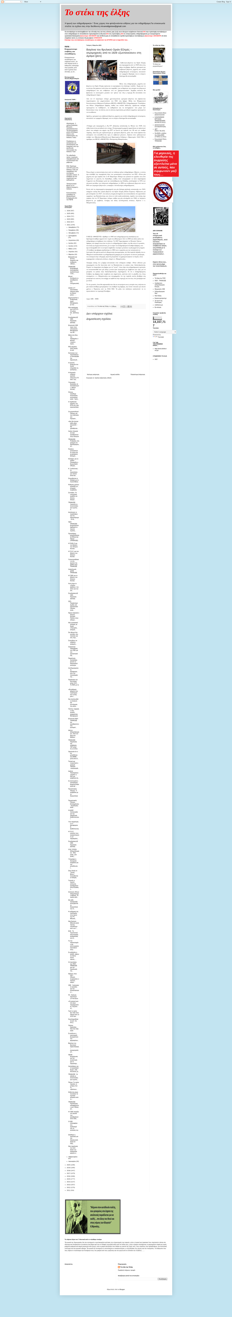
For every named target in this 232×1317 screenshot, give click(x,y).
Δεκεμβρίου (72, 227)
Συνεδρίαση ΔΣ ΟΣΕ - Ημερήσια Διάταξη (73, 320)
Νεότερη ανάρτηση (93, 374)
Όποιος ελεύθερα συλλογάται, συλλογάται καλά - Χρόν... (73, 395)
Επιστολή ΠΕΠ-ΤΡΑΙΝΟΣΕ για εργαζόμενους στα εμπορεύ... (73, 723)
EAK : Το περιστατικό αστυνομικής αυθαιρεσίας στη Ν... (73, 934)
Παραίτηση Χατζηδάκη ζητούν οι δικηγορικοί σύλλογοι (73, 661)
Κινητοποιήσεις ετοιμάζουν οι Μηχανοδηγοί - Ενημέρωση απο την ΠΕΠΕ (71, 196)
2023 (69, 219)
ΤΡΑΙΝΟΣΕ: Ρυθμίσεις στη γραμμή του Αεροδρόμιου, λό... (73, 442)
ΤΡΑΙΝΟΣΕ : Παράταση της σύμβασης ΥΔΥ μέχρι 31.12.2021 (73, 744)
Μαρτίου (71, 254)
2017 (69, 1173)
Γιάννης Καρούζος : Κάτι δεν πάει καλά (73, 1028)
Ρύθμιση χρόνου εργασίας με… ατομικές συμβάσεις (73, 487)
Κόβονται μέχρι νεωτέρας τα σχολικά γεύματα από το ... (73, 1095)
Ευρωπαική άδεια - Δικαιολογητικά (161, 113)
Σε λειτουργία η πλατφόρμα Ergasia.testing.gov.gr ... (73, 783)
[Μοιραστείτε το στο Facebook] (128, 306)
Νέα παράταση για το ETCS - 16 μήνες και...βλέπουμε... (73, 311)
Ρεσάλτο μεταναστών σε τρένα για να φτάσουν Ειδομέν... (73, 452)
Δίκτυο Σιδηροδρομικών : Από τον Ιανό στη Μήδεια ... (73, 733)
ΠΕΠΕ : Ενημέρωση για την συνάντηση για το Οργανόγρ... (73, 1059)
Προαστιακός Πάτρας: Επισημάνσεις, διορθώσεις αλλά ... (73, 804)
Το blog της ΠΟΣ (160, 278)
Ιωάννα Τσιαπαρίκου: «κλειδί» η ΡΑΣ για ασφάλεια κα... (73, 774)
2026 (69, 211)
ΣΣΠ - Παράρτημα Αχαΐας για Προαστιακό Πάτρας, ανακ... (73, 606)
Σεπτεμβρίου (73, 236)
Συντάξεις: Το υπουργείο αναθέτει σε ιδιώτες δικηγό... (72, 496)
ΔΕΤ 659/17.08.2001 (160, 130)
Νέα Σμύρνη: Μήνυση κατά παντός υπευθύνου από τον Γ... (73, 924)
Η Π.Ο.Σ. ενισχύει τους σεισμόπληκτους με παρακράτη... (73, 835)
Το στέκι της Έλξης (126, 1267)
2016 (69, 1176)
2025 (69, 213)
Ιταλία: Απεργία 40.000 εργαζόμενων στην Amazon (73, 433)
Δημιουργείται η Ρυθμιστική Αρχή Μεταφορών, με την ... (73, 301)
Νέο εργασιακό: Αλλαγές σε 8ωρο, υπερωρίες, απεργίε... (73, 626)
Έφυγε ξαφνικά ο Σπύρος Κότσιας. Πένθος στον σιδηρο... (73, 616)
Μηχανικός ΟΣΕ (160, 289)
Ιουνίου (71, 246)
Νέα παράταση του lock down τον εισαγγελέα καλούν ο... (73, 1149)
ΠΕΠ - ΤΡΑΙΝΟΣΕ (160, 280)
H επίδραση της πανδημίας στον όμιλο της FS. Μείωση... (73, 915)
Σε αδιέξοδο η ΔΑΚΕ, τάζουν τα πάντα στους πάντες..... (73, 956)
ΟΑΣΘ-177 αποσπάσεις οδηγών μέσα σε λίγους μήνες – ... (73, 291)
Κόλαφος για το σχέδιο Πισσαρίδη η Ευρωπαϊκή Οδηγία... (73, 462)
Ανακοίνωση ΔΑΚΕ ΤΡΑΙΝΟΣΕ (72, 571)
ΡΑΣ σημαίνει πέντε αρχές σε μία (73, 348)
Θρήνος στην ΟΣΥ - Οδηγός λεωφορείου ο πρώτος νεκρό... (73, 978)
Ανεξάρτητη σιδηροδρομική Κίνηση (160, 285)
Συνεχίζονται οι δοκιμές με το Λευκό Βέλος (73, 480)
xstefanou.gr (159, 305)
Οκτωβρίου (72, 233)
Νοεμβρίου (72, 230)
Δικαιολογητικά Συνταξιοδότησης (160, 125)
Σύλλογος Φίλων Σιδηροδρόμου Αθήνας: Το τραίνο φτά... (73, 894)
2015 (69, 1179)
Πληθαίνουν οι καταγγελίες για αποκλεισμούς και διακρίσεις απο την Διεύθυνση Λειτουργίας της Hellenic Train (72, 146)
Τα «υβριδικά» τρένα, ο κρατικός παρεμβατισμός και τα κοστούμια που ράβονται (72, 159)
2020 (69, 1165)
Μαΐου (71, 249)
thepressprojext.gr (161, 298)
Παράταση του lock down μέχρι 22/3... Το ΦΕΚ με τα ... (73, 683)
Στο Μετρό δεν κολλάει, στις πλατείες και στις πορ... (73, 635)
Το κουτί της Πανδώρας (159, 301)
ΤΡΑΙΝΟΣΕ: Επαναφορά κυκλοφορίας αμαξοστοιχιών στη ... (73, 270)
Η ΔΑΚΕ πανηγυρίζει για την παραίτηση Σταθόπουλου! (73, 814)
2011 (69, 1190)
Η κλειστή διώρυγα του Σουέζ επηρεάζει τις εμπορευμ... (73, 366)
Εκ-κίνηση (158, 307)
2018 (69, 1170)
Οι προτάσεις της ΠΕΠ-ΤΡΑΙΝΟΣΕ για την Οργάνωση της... (72, 966)
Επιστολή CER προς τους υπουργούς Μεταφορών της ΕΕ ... (73, 329)
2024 (69, 216)
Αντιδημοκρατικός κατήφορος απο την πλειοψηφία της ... (73, 672)
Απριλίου (72, 252)
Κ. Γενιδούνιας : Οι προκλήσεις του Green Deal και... (73, 472)
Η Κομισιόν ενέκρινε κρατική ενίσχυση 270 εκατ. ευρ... (73, 376)
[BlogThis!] (124, 306)
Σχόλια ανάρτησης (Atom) (103, 378)
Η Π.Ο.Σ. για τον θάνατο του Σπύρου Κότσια (73, 554)
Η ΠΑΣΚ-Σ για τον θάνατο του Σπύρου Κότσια (73, 546)
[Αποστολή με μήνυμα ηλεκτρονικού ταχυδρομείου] (121, 306)
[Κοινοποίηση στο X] (126, 306)
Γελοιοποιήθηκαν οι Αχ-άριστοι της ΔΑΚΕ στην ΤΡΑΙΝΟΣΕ (73, 563)
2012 (69, 1187)
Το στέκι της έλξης (97, 12)
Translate (161, 337)
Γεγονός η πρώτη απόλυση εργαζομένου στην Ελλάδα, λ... (73, 885)
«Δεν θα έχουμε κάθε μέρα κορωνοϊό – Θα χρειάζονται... (73, 425)
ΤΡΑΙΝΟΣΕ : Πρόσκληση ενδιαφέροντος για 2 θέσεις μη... (73, 1105)
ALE (156, 359)
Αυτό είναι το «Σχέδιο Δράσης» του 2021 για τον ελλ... (73, 587)
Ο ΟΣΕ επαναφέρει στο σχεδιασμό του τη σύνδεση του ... (73, 1127)
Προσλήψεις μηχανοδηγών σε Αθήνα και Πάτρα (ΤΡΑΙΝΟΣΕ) (73, 537)
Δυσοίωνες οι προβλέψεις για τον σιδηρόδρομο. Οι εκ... (73, 515)
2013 (69, 1185)
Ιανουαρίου (72, 1161)
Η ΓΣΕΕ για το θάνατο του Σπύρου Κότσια (72, 578)
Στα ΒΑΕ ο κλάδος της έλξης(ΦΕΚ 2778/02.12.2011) (160, 135)
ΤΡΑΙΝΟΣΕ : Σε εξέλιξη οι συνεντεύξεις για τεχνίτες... (73, 1076)
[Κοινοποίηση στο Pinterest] (131, 306)
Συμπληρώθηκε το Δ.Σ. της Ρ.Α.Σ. (73, 1021)
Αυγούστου (72, 240)
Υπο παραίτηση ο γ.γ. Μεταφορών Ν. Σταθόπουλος (73, 825)
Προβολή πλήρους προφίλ (126, 1270)
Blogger (122, 1289)
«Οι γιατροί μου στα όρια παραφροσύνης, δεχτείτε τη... (73, 1004)
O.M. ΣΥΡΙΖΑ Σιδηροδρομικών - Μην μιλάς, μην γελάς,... (73, 853)
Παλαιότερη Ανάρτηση (138, 374)
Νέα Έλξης (158, 296)
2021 (69, 225)
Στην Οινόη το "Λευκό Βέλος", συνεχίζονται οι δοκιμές (73, 874)
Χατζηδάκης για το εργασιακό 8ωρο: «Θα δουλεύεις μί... (73, 1068)
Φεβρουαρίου (73, 1157)
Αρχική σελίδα (115, 374)
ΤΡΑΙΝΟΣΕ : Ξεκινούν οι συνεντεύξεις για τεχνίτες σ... (73, 506)
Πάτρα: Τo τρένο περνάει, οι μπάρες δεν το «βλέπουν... (73, 1086)
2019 (69, 1168)
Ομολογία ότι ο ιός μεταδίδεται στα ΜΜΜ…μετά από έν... (73, 755)
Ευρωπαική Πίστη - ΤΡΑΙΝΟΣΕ (161, 140)
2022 (69, 222)
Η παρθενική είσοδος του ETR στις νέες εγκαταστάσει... (73, 405)
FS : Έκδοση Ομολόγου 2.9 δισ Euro (73, 996)
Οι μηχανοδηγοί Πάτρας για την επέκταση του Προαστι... (73, 415)
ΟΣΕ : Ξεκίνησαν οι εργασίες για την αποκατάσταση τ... (73, 988)
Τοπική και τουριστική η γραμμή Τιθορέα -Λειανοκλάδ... (73, 765)
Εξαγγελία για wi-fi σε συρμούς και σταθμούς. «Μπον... (73, 260)
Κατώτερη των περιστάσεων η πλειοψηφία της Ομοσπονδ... (73, 356)
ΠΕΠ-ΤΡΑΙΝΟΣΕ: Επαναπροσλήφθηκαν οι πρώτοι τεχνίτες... (73, 526)
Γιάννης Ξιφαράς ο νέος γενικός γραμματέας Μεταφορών (73, 712)
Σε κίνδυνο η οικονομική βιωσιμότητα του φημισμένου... (73, 1037)
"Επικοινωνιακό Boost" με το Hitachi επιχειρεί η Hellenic (72, 186)
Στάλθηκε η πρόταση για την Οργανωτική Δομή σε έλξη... (73, 1139)
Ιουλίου (71, 243)
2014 (69, 1182)
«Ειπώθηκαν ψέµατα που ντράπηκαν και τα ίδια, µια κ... (73, 693)
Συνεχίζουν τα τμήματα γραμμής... (72, 642)
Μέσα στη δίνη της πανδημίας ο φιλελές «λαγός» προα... (73, 339)
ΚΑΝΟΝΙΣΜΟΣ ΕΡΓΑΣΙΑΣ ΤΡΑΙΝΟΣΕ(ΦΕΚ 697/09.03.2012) (160, 119)
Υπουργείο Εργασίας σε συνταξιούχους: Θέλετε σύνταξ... (73, 386)
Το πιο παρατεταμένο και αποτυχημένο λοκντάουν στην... (73, 945)
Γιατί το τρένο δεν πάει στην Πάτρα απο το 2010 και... (73, 1013)
